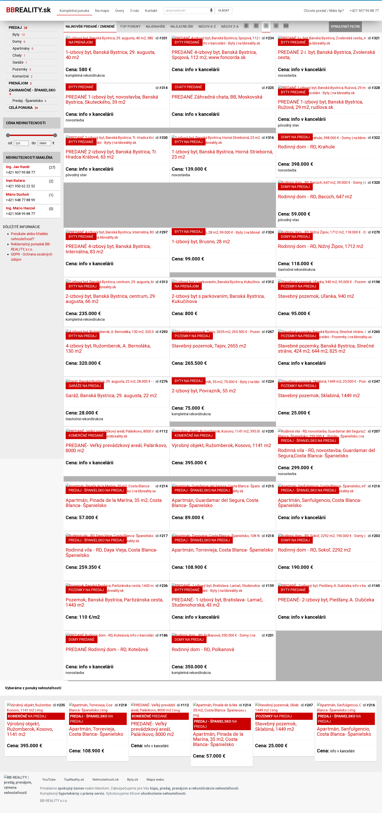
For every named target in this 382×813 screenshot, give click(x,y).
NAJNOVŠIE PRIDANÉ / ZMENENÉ (90, 26)
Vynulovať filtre (345, 26)
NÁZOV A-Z (207, 26)
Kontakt (151, 11)
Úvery (119, 11)
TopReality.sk (74, 779)
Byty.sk (132, 779)
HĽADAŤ (223, 10)
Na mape (102, 11)
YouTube (49, 779)
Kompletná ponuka (74, 11)
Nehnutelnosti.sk (106, 779)
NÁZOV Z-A (230, 26)
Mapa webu (155, 779)
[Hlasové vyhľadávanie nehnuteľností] (211, 10)
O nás (134, 11)
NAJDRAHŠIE (155, 26)
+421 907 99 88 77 (364, 11)
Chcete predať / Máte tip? (324, 11)
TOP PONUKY (130, 26)
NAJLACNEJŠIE (182, 26)
